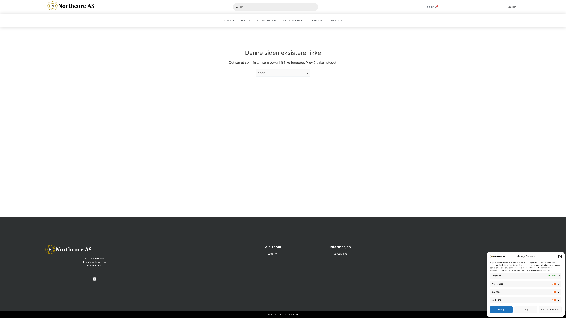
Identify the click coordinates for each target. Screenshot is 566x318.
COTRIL (227, 20)
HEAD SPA (245, 20)
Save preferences (550, 309)
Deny (526, 309)
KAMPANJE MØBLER (267, 20)
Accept (501, 309)
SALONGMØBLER (291, 20)
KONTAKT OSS (335, 20)
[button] (560, 256)
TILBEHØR (314, 20)
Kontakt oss (340, 253)
